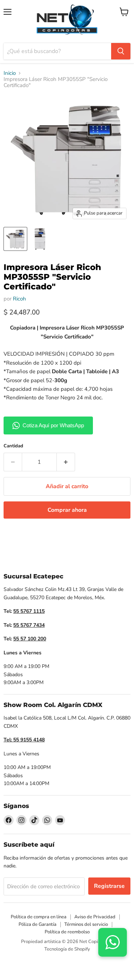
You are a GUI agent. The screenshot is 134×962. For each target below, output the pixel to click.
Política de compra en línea (38, 917)
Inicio (10, 73)
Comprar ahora (67, 510)
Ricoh (19, 298)
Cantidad (13, 446)
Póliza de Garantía (37, 924)
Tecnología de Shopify (67, 949)
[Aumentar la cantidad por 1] (66, 462)
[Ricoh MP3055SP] (15, 238)
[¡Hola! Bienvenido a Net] (112, 942)
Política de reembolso (67, 932)
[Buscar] (120, 51)
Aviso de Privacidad (94, 917)
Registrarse (109, 886)
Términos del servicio (86, 924)
